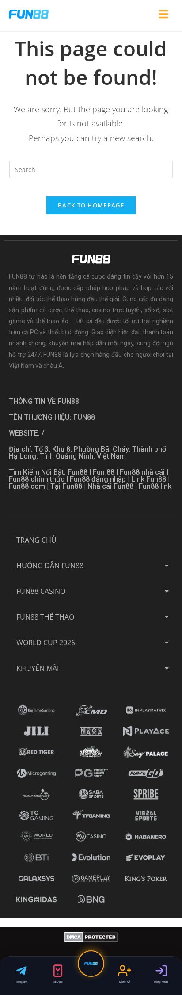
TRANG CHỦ (36, 540)
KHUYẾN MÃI (37, 668)
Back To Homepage (91, 205)
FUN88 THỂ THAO (45, 617)
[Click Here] (163, 15)
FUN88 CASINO (40, 591)
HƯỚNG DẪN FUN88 (49, 565)
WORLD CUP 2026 (45, 642)
